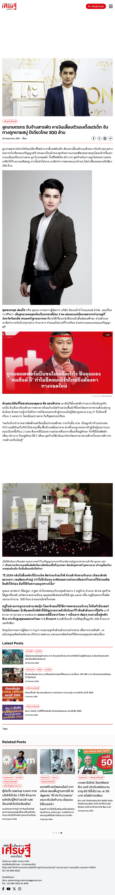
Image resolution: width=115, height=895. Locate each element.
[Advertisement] (58, 34)
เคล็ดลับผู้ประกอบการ (12, 785)
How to (55, 777)
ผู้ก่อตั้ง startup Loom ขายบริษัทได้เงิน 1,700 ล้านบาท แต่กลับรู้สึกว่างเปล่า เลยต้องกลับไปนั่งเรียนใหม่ (19, 797)
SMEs (39, 669)
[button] (53, 833)
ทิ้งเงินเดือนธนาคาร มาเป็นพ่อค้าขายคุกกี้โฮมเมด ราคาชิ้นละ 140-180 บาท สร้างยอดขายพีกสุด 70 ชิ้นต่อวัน (68, 675)
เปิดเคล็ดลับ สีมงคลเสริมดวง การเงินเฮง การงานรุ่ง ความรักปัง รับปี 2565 (59, 692)
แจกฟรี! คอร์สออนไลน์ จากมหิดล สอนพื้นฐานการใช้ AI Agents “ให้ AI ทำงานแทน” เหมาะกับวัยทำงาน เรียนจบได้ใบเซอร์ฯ (57, 795)
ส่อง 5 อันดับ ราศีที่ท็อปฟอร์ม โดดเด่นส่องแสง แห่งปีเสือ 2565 (53, 711)
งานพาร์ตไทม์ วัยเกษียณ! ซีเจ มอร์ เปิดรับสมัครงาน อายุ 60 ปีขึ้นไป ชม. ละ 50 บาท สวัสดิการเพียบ (94, 789)
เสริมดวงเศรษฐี (32, 688)
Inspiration (8, 777)
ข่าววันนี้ (29, 651)
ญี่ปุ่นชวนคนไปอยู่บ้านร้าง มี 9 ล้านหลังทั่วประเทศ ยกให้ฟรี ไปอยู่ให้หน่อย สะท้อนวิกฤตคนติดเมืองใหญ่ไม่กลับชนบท (67, 657)
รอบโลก (38, 651)
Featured (30, 669)
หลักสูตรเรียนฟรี (10, 121)
